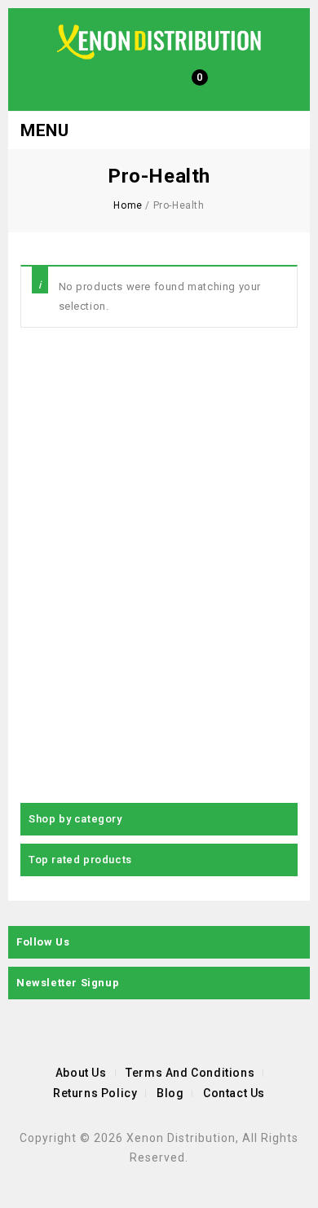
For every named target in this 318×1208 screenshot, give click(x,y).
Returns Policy (95, 1093)
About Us (81, 1072)
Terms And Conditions (190, 1072)
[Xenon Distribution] (159, 41)
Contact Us (234, 1093)
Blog (170, 1093)
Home (127, 205)
